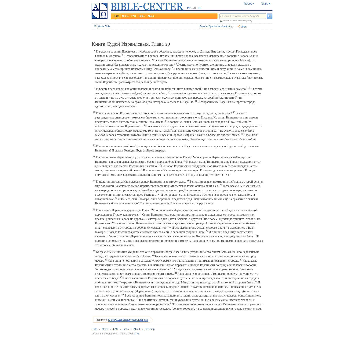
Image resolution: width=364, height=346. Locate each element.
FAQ (133, 16)
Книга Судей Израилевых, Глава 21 (128, 319)
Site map (150, 329)
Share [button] (243, 26)
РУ (188, 8)
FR (200, 8)
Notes (125, 16)
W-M (136, 333)
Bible (116, 16)
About (150, 16)
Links (142, 16)
